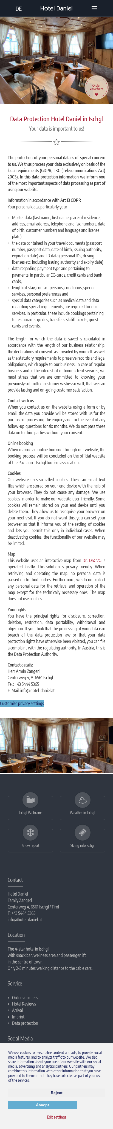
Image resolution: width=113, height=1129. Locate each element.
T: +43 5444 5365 (21, 913)
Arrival (17, 1010)
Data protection (25, 1023)
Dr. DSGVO (92, 560)
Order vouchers (25, 997)
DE (19, 8)
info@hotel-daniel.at (25, 919)
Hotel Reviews (24, 1004)
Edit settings (56, 1117)
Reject (57, 1093)
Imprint (18, 1017)
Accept (42, 1105)
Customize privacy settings (22, 703)
